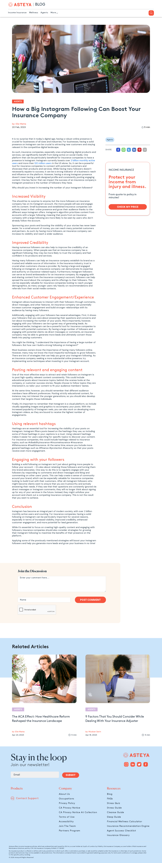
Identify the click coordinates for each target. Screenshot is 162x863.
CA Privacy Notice (69, 808)
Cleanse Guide (115, 812)
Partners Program (69, 831)
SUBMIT (71, 774)
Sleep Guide (114, 817)
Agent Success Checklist (121, 831)
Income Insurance (17, 13)
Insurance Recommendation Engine (128, 826)
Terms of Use (67, 817)
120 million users (43, 163)
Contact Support (27, 798)
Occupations (66, 799)
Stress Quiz (113, 803)
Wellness (33, 13)
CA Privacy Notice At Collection (78, 812)
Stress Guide (114, 808)
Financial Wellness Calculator (124, 821)
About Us (64, 794)
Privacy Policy (67, 803)
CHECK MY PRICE (127, 206)
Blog (109, 794)
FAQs (110, 799)
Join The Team (67, 826)
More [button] (53, 13)
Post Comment (90, 599)
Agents (44, 13)
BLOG (40, 4)
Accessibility (66, 821)
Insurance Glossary (118, 835)
